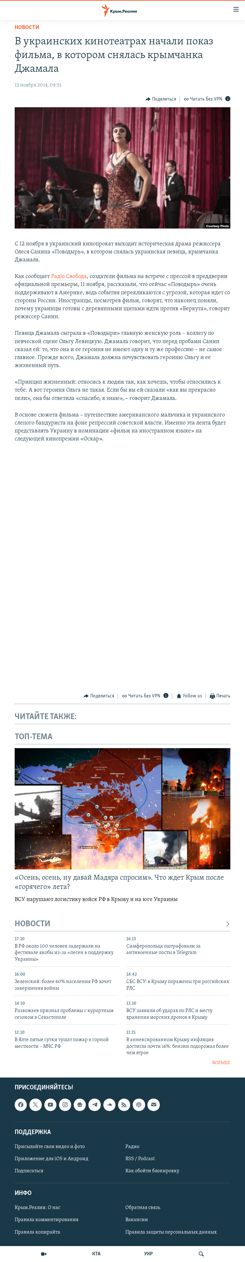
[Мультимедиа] (43, 1254)
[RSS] (124, 1105)
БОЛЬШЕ (221, 1063)
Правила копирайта (37, 1232)
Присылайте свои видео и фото (50, 1146)
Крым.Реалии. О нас (37, 1207)
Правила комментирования (46, 1219)
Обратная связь (142, 1207)
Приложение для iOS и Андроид (51, 1158)
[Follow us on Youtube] (50, 1105)
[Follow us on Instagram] (65, 1105)
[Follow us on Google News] (80, 1105)
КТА (96, 1254)
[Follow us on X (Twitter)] (35, 1105)
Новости (27, 28)
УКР (148, 1254)
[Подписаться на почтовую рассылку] (153, 1105)
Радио (132, 1146)
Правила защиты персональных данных (171, 1232)
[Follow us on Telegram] (94, 1105)
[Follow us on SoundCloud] (109, 1105)
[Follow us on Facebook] (21, 1105)
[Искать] (201, 1254)
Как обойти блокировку (152, 1171)
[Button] (160, 99)
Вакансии (136, 1219)
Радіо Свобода (68, 277)
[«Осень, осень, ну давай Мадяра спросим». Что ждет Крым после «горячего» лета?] (122, 808)
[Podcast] (139, 1105)
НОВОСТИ (32, 924)
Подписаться (29, 1171)
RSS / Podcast (140, 1158)
